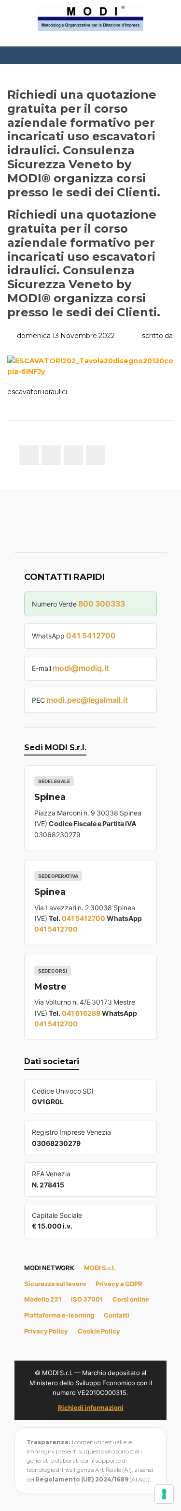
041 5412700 (91, 635)
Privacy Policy (46, 1331)
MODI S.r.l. (100, 1268)
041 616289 (81, 1013)
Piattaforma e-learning (59, 1315)
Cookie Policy (99, 1331)
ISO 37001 (87, 1299)
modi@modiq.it (81, 668)
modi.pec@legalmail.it (87, 700)
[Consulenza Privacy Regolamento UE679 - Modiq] (91, 17)
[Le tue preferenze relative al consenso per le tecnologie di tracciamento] (164, 1494)
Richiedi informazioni (91, 1407)
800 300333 (101, 603)
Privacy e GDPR (119, 1284)
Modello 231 (42, 1299)
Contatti (116, 1315)
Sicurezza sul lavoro (55, 1284)
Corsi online (130, 1299)
